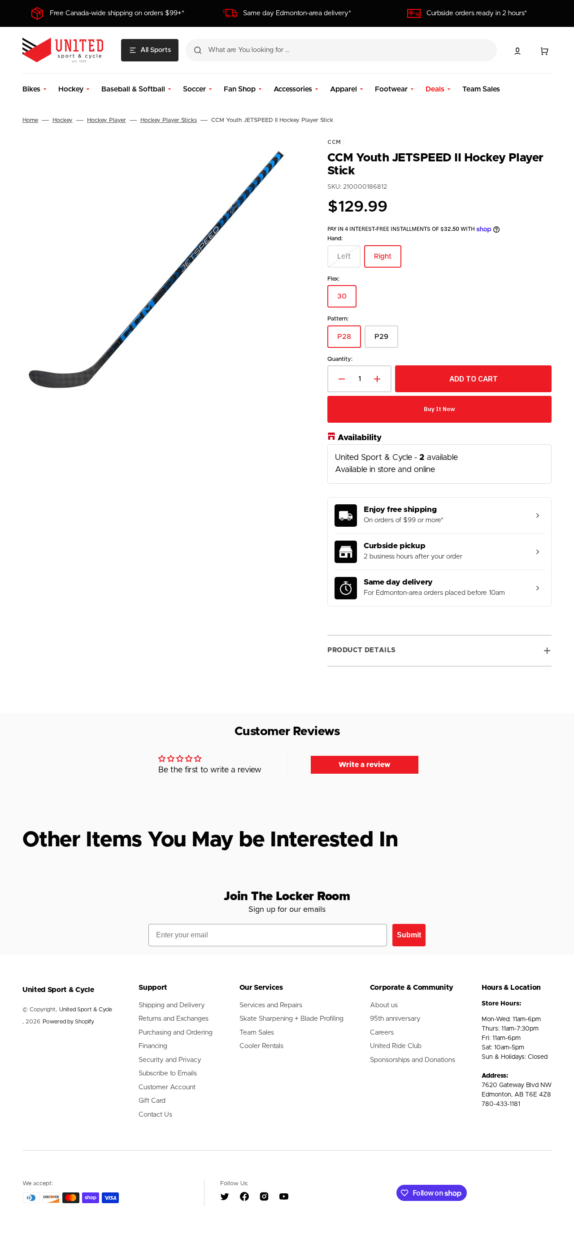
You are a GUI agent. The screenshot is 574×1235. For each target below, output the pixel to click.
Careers (382, 1032)
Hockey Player (106, 120)
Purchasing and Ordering (176, 1032)
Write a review (365, 764)
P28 (349, 340)
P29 (386, 340)
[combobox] (341, 50)
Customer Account (167, 1087)
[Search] (198, 50)
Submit (409, 935)
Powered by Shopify (68, 1022)
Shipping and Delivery (172, 1005)
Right (387, 259)
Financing (153, 1046)
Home (30, 120)
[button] (517, 51)
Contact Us (155, 1114)
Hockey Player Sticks (168, 120)
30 (347, 300)
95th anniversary (395, 1018)
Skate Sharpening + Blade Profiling (291, 1018)
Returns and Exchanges (174, 1018)
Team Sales (256, 1032)
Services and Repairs (270, 1005)
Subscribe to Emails (168, 1073)
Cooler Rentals (261, 1046)
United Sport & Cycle (85, 1010)
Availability (360, 438)
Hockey (62, 120)
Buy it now (439, 409)
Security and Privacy (170, 1060)
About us (384, 1005)
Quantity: (339, 359)
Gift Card (152, 1100)
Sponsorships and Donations (412, 1060)
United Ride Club (396, 1046)
